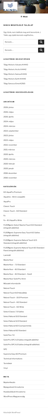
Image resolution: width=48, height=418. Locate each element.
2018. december (10, 173)
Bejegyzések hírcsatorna (13, 387)
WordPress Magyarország (14, 396)
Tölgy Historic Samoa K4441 (15, 74)
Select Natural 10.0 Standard (15, 316)
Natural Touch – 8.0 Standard (15, 302)
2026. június (8, 107)
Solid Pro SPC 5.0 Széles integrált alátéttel (21, 340)
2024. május (8, 121)
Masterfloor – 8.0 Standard (14, 269)
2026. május (8, 112)
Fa (4, 216)
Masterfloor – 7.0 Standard (14, 265)
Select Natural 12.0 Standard (15, 321)
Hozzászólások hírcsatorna (14, 392)
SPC (5, 349)
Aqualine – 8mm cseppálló (14, 197)
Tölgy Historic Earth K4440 (14, 79)
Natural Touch (9, 288)
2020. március (9, 159)
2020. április (8, 154)
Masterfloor (8, 260)
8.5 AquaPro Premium (12, 192)
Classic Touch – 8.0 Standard (15, 211)
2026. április (8, 117)
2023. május (8, 140)
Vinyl (5, 368)
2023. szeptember (11, 131)
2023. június (8, 135)
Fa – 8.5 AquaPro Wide (12, 220)
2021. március (9, 150)
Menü (25, 17)
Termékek (7, 363)
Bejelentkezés (9, 382)
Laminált (7, 255)
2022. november (10, 145)
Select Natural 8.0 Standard (14, 331)
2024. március (9, 126)
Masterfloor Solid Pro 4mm (14, 279)
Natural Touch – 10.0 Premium (15, 298)
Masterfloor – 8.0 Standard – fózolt (17, 274)
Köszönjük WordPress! (11, 412)
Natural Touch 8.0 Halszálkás (15, 293)
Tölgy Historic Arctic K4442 (14, 69)
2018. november (10, 178)
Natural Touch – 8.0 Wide (13, 307)
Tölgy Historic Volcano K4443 (15, 65)
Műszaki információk (12, 283)
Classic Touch (9, 206)
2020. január (8, 168)
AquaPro (7, 202)
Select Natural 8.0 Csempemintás (17, 326)
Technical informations (12, 359)
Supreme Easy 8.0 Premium (14, 354)
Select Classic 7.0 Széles (13, 312)
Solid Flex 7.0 (8, 335)
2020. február (9, 164)
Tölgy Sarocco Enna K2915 (14, 84)
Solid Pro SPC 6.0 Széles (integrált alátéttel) (21, 345)
